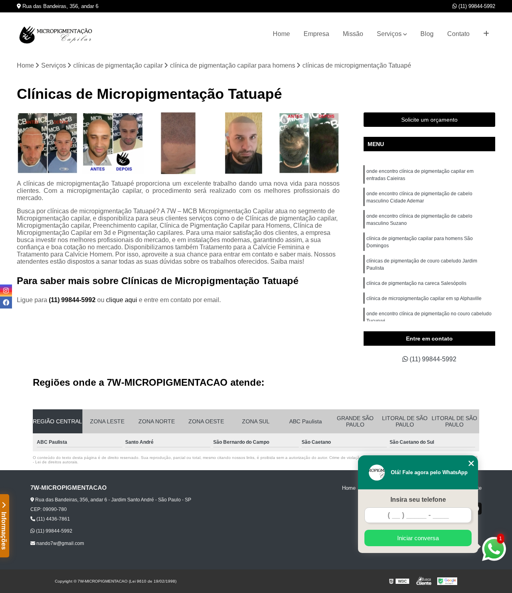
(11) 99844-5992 (476, 6)
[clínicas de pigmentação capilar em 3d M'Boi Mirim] (178, 143)
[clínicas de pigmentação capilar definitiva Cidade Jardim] (47, 143)
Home (281, 33)
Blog (427, 33)
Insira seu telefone (418, 499)
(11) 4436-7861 (52, 519)
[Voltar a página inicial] (57, 34)
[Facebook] (6, 302)
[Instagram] (6, 290)
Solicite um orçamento (429, 119)
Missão (353, 33)
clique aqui (121, 299)
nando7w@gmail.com (59, 543)
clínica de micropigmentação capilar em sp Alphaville (424, 298)
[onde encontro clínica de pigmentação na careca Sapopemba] (112, 143)
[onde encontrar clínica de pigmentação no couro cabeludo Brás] (309, 143)
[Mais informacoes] (486, 34)
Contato (458, 33)
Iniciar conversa (418, 538)
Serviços (389, 33)
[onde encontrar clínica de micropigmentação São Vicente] (243, 143)
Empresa (316, 33)
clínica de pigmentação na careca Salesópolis (416, 283)
